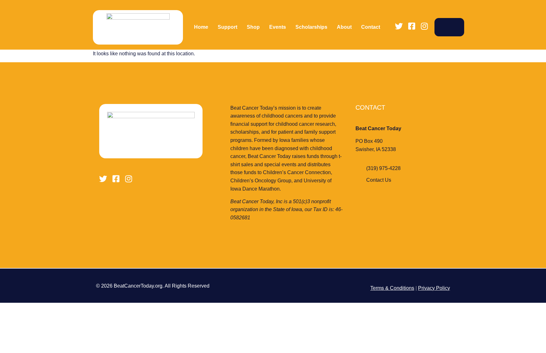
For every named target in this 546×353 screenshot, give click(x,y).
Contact (370, 27)
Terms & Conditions (392, 288)
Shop (253, 27)
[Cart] (449, 27)
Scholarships (311, 27)
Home (201, 27)
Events (277, 27)
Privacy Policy (434, 288)
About (344, 27)
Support (227, 27)
